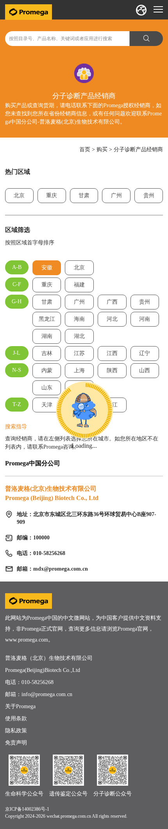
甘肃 (84, 195)
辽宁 (144, 353)
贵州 (148, 195)
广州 (116, 195)
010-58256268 (37, 682)
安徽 (46, 267)
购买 (102, 149)
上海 (79, 370)
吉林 (46, 353)
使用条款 (16, 718)
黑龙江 (47, 319)
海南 (79, 319)
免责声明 (16, 743)
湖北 (79, 336)
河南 (144, 319)
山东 (46, 388)
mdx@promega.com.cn (60, 569)
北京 (19, 195)
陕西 (112, 370)
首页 (84, 149)
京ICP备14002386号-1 (27, 809)
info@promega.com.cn (46, 694)
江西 (112, 353)
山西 (144, 370)
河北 (112, 319)
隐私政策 (16, 731)
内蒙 (46, 370)
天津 (46, 405)
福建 (79, 285)
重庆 (51, 195)
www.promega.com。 (29, 640)
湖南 (46, 336)
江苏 (79, 353)
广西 (112, 302)
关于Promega (20, 706)
